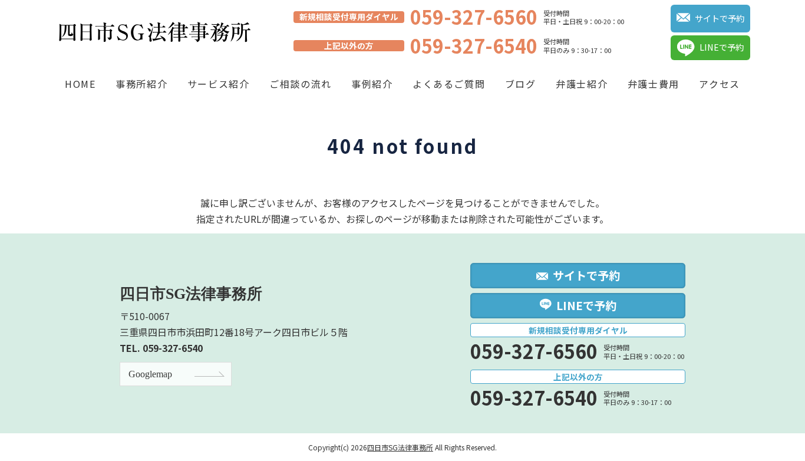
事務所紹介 (141, 84)
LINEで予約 (722, 47)
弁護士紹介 (582, 84)
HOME (80, 84)
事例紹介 (371, 84)
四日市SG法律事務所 (400, 447)
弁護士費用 (653, 84)
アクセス (719, 84)
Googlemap (150, 374)
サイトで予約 (719, 18)
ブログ (520, 84)
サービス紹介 (218, 84)
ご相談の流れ (300, 84)
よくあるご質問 (449, 84)
